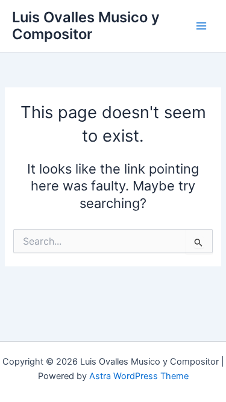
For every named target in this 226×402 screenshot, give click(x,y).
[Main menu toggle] (201, 26)
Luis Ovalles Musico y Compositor (86, 25)
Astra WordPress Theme (139, 376)
